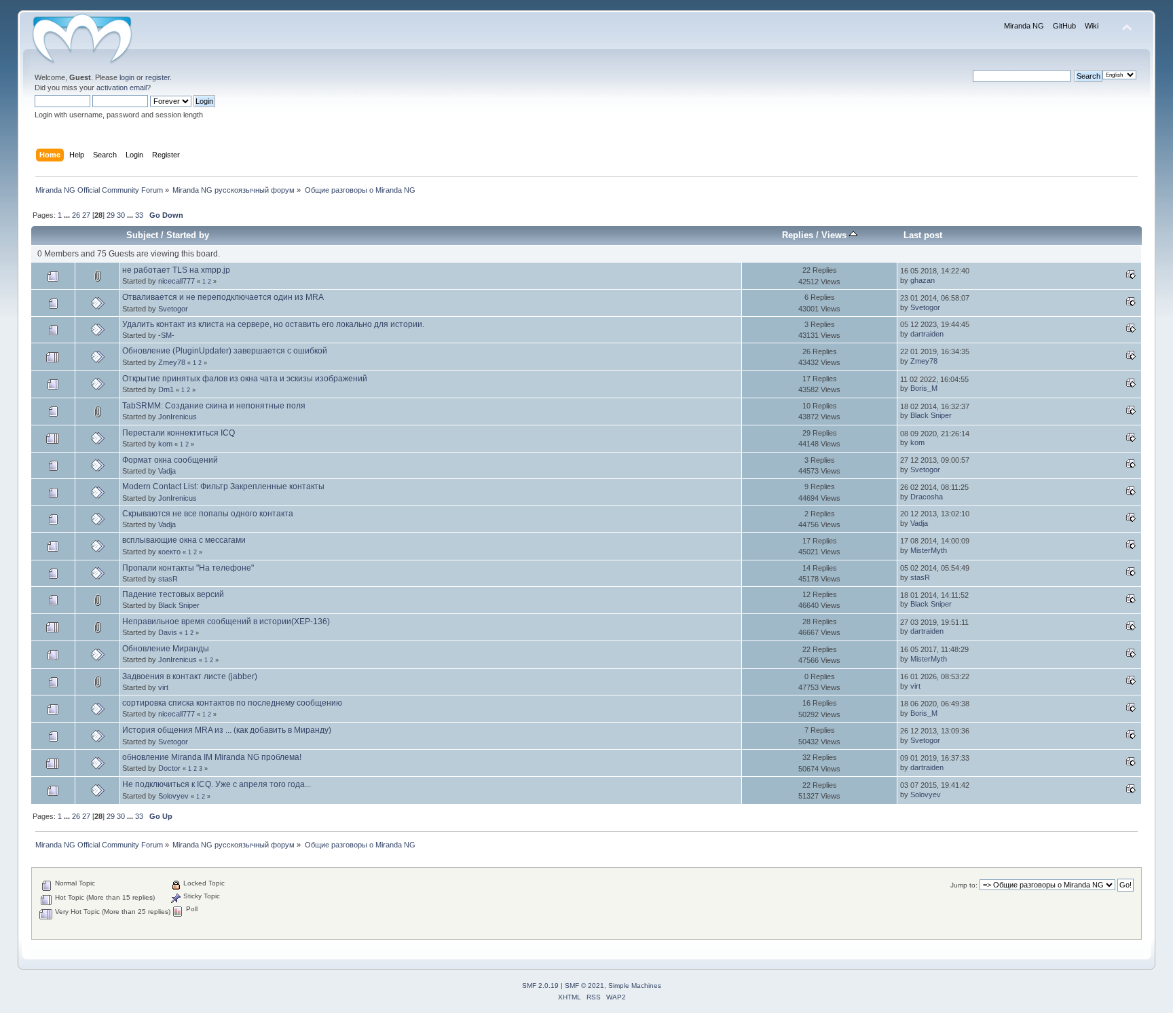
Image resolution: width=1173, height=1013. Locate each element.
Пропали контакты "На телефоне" (188, 568)
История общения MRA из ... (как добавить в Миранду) (226, 730)
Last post (923, 235)
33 (139, 215)
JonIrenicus (177, 417)
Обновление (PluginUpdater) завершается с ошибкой (224, 351)
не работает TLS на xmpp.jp (176, 270)
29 (111, 215)
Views (835, 235)
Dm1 (166, 389)
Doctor (169, 768)
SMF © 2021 (584, 985)
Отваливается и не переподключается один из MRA (223, 297)
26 (76, 215)
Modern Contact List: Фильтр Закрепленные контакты (223, 486)
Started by (187, 235)
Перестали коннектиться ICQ (178, 433)
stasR (168, 579)
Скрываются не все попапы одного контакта (207, 513)
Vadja (167, 471)
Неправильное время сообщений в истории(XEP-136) (226, 621)
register (157, 77)
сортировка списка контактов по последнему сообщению (232, 703)
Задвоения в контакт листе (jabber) (189, 676)
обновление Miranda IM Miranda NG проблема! (211, 757)
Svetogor (173, 309)
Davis (167, 632)
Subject (142, 235)
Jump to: (964, 885)
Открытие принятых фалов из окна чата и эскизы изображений (244, 378)
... (68, 215)
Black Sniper (931, 415)
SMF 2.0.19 (540, 985)
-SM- (166, 335)
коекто (169, 552)
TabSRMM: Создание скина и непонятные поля (213, 405)
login (126, 77)
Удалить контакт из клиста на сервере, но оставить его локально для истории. (273, 324)
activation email (121, 87)
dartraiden (927, 334)
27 (86, 215)
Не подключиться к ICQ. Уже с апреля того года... (216, 784)
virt (163, 687)
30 (121, 215)
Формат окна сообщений (170, 460)
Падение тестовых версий (173, 594)
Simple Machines (634, 985)
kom (165, 444)
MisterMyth (928, 550)
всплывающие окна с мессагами (184, 540)
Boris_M (923, 388)
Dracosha (926, 497)
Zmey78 (171, 362)
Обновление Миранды (165, 648)
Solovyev (173, 796)
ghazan (922, 280)
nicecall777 (176, 281)
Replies (797, 235)
